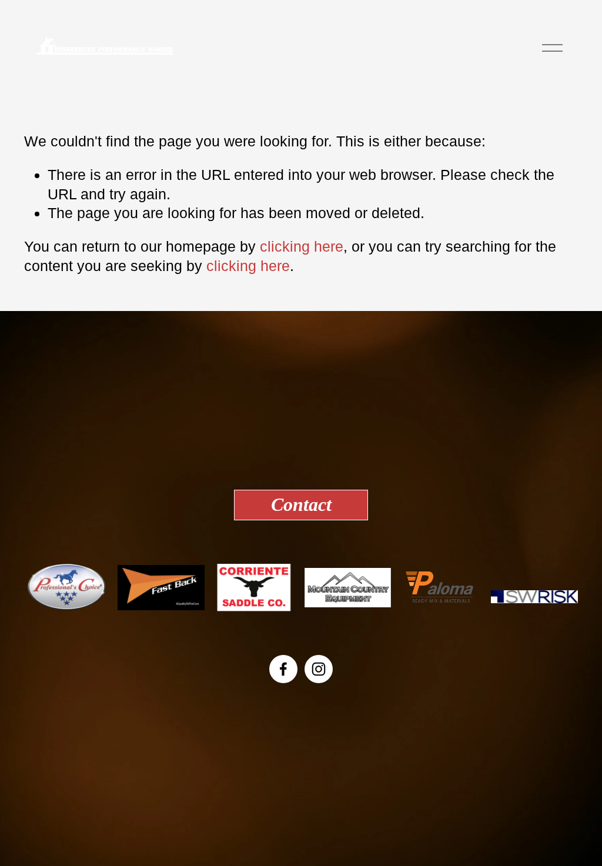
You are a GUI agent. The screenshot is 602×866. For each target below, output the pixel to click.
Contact (301, 504)
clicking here (301, 246)
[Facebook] (283, 669)
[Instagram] (319, 669)
